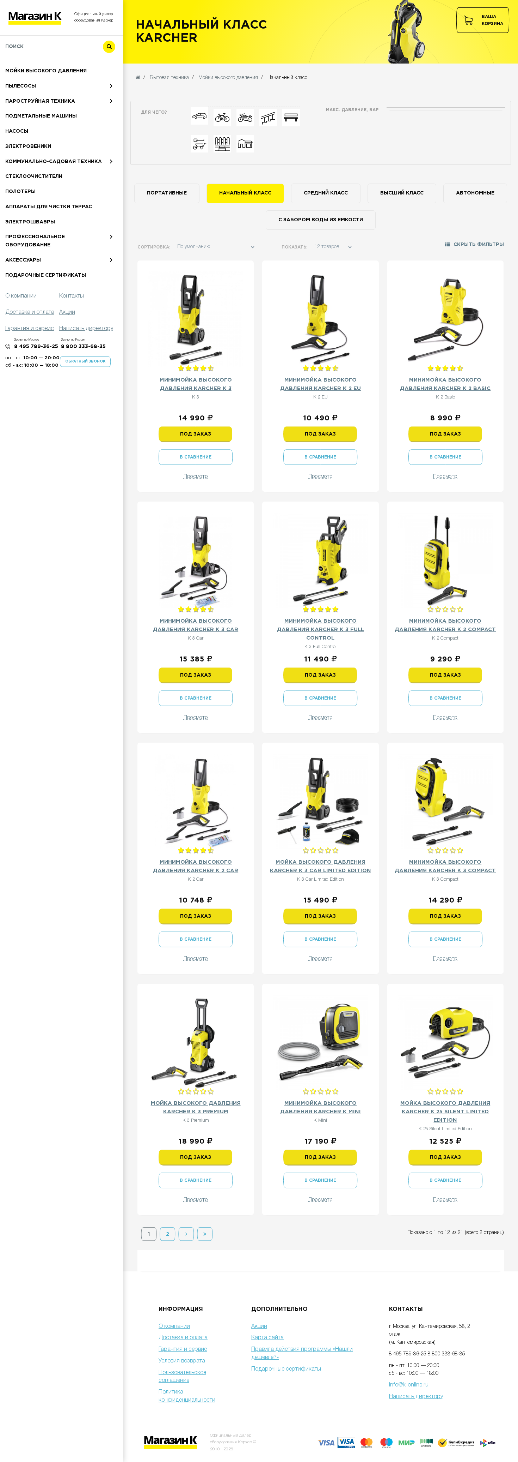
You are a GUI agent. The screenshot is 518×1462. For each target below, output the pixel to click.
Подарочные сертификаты (45, 275)
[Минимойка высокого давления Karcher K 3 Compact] (445, 801)
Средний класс (326, 193)
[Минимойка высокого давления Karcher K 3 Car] (195, 560)
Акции (259, 1326)
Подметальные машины (41, 116)
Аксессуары (23, 260)
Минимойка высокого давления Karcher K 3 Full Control (320, 629)
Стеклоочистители (33, 176)
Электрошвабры (30, 222)
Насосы (16, 131)
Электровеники (28, 146)
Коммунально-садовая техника (53, 162)
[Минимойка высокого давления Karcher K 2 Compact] (445, 560)
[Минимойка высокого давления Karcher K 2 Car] (195, 801)
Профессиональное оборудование (35, 241)
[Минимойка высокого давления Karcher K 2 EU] (320, 319)
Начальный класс (245, 193)
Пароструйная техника (40, 101)
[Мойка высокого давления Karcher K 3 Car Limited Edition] (320, 801)
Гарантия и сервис (183, 1349)
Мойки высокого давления (46, 71)
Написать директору (416, 1396)
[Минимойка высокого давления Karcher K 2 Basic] (445, 319)
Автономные (475, 193)
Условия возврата (182, 1361)
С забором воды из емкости (320, 220)
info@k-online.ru (408, 1385)
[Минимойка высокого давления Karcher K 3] (195, 319)
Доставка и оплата (183, 1337)
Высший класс (402, 193)
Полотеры (20, 192)
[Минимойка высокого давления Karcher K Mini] (320, 1042)
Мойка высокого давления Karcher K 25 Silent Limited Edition (445, 1111)
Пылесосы (20, 86)
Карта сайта (267, 1337)
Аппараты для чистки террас (48, 207)
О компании (174, 1326)
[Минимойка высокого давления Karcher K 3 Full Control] (320, 560)
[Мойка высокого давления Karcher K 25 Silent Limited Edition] (445, 1042)
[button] (474, 247)
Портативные (167, 193)
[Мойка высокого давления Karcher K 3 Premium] (195, 1042)
